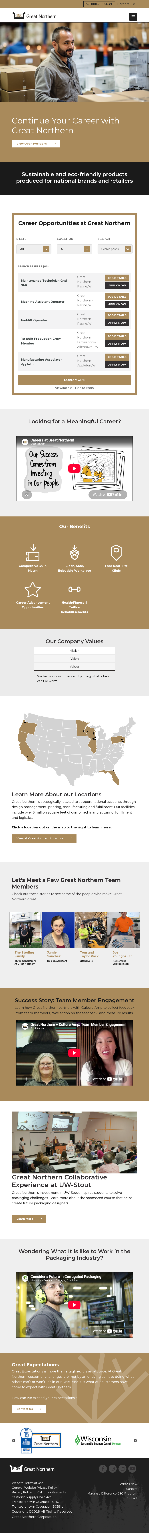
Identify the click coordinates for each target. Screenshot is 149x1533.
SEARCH (104, 239)
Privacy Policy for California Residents (39, 1492)
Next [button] (135, 1441)
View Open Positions (32, 143)
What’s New (128, 1484)
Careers (123, 4)
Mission (74, 650)
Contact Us (25, 1409)
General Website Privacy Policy (34, 1487)
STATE (21, 239)
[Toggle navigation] (133, 17)
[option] (45, 1441)
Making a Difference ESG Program (112, 1493)
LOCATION (65, 239)
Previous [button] (13, 1441)
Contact (131, 1498)
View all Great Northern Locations (40, 838)
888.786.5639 (101, 4)
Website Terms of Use (27, 1483)
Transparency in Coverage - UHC (35, 1502)
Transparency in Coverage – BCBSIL (37, 1506)
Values (74, 666)
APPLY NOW (117, 285)
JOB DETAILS (117, 278)
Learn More (25, 1218)
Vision (75, 658)
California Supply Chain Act (31, 1497)
